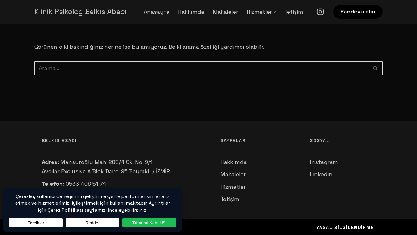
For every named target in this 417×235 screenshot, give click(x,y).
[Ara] (376, 68)
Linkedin (321, 174)
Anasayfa (156, 11)
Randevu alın (357, 11)
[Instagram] (320, 12)
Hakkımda (191, 11)
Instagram (324, 162)
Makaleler (225, 11)
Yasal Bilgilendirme (345, 227)
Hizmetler (233, 186)
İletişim (293, 11)
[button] (275, 12)
